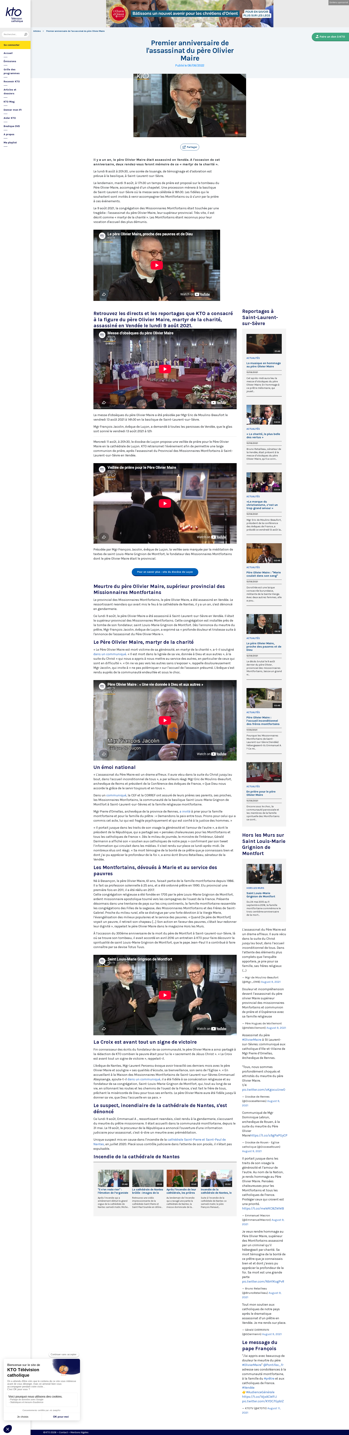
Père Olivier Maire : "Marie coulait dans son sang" (263, 574)
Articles (37, 31)
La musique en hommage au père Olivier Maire (263, 365)
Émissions (10, 61)
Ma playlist (10, 142)
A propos (9, 134)
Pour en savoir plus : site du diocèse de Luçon (165, 571)
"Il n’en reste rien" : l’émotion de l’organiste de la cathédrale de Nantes (113, 1191)
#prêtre (269, 1378)
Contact (63, 1432)
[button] (189, 147)
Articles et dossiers (10, 91)
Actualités (253, 358)
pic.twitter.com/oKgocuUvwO (263, 1090)
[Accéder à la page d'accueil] (15, 14)
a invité (185, 811)
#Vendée (248, 1388)
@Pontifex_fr (273, 1365)
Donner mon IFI (13, 109)
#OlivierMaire (251, 1040)
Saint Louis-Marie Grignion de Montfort (260, 895)
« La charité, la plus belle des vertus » (263, 435)
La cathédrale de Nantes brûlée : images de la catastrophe (147, 1191)
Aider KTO (10, 118)
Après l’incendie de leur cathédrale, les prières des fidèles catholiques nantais (181, 1191)
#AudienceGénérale (260, 1392)
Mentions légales (80, 1432)
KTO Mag (9, 101)
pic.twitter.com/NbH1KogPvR (263, 1281)
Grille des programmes (12, 71)
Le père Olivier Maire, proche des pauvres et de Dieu (263, 647)
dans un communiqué (109, 654)
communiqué (116, 795)
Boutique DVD (12, 126)
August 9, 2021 (271, 981)
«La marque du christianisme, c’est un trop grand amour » (262, 505)
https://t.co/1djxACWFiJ (259, 1397)
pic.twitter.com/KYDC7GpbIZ (263, 1401)
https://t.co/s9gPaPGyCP (268, 1135)
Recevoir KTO (12, 81)
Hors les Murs (255, 888)
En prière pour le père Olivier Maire (261, 793)
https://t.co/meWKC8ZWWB (263, 1208)
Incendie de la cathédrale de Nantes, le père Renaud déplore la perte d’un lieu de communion (216, 1191)
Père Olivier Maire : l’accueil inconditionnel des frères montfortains (263, 721)
